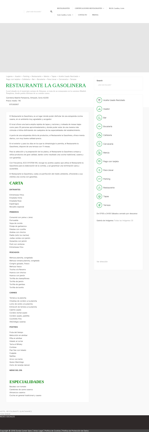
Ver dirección (102, 261)
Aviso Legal (38, 431)
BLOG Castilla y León (116, 8)
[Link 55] (19, 424)
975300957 (14, 104)
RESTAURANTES (63, 8)
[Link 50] (105, 254)
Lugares (9, 76)
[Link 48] (105, 237)
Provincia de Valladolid (63, 48)
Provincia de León (62, 29)
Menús (46, 76)
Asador (18, 76)
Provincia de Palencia (63, 33)
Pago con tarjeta (13, 79)
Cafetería (26, 79)
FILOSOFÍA (84, 15)
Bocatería (41, 79)
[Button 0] (51, 11)
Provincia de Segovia (63, 41)
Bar (33, 79)
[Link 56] (32, 424)
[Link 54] (6, 424)
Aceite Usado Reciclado (68, 76)
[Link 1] (12, 12)
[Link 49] (122, 237)
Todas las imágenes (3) (123, 220)
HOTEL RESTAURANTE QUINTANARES (16, 411)
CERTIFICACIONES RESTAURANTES (88, 8)
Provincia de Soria (62, 45)
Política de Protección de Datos (75, 431)
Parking (26, 76)
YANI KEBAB (5, 414)
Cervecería (63, 79)
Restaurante (36, 76)
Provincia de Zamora (63, 52)
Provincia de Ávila (62, 22)
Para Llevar (52, 79)
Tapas (53, 76)
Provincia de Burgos (62, 26)
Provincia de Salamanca (64, 37)
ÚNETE (82, 19)
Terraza (73, 79)
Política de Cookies (53, 431)
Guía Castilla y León (64, 15)
